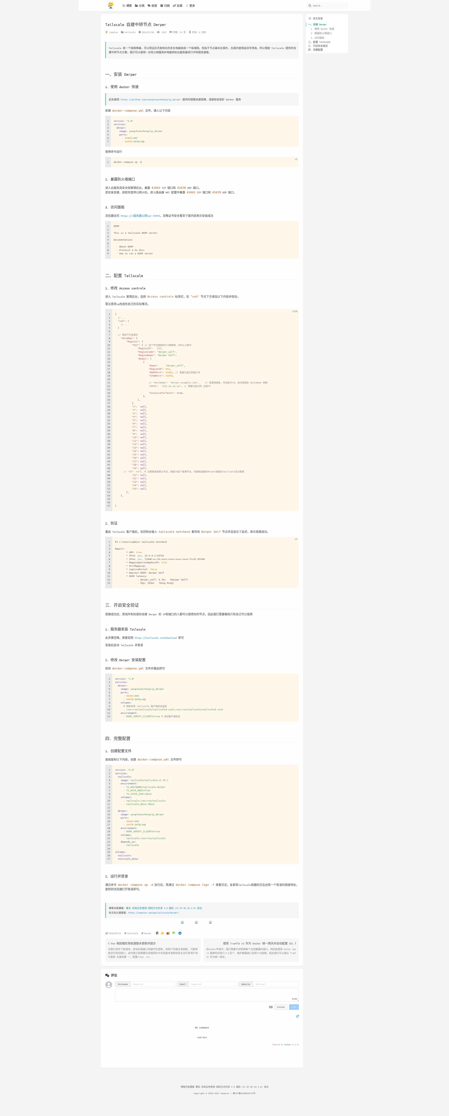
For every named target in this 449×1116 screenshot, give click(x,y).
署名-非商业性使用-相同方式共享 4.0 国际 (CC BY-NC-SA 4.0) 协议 (164, 907)
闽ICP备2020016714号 (244, 1093)
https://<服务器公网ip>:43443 (140, 215)
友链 (179, 5)
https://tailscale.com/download (156, 637)
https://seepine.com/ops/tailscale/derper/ (153, 912)
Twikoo (287, 1044)
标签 (154, 5)
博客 (129, 5)
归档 (167, 5)
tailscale (129, 32)
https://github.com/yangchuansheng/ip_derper (151, 99)
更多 (192, 5)
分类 (142, 5)
